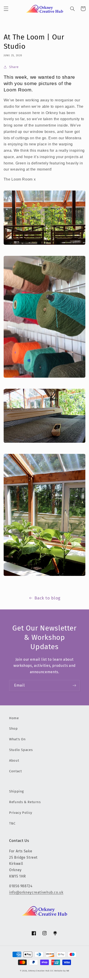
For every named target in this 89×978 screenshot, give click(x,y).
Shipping (16, 791)
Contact (15, 771)
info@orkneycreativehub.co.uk (36, 892)
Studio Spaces (21, 750)
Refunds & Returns (25, 802)
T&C (12, 823)
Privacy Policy (20, 813)
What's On (17, 739)
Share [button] (14, 67)
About (14, 760)
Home (14, 718)
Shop (13, 728)
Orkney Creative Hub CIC (41, 971)
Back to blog (47, 598)
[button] (6, 8)
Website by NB (61, 971)
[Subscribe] (74, 685)
